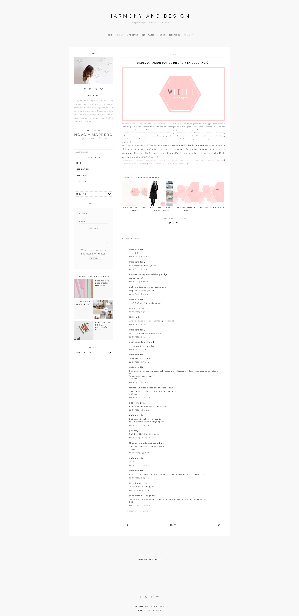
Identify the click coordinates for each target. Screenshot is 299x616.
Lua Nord (134, 403)
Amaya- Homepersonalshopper (146, 274)
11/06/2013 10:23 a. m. (140, 397)
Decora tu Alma (129, 163)
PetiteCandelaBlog (140, 342)
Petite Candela (178, 160)
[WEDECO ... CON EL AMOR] (211, 193)
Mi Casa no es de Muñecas (212, 160)
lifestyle (81, 181)
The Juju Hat (151, 160)
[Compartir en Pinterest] (177, 223)
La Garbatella (181, 163)
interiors (81, 175)
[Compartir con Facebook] (174, 223)
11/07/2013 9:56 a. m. (139, 490)
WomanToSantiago (137, 308)
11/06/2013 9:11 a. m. (139, 349)
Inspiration (149, 35)
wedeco (181, 218)
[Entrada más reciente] (128, 524)
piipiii (132, 430)
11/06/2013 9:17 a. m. (139, 362)
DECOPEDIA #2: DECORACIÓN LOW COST (102, 283)
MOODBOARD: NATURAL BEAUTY (83, 303)
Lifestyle (132, 35)
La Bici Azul (192, 160)
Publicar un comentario (137, 511)
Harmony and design (150, 16)
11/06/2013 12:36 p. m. (140, 438)
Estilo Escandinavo (164, 163)
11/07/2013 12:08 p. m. (140, 505)
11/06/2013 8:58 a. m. (139, 324)
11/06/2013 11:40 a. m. (140, 425)
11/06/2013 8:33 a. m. (139, 282)
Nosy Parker (136, 483)
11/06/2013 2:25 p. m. (139, 478)
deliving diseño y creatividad (145, 287)
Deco (162, 35)
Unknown (134, 249)
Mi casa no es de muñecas (143, 443)
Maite (132, 317)
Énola (151, 163)
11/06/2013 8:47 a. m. (139, 294)
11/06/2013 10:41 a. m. (140, 410)
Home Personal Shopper (133, 160)
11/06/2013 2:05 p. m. (139, 465)
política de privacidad (93, 254)
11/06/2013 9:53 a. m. (139, 382)
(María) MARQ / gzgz (140, 496)
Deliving (142, 163)
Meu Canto (164, 160)
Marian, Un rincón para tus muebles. (149, 388)
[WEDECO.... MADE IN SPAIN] (186, 193)
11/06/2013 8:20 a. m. (139, 269)
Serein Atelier (155, 610)
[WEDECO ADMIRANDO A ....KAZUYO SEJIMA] (160, 193)
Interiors (174, 35)
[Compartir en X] (171, 223)
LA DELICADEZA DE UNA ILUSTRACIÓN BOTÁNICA (102, 326)
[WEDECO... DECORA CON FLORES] (134, 193)
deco (78, 163)
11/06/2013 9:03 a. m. (139, 337)
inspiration (82, 169)
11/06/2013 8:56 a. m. (139, 312)
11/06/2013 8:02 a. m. (139, 256)
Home (109, 35)
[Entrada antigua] (219, 524)
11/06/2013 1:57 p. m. (139, 453)
